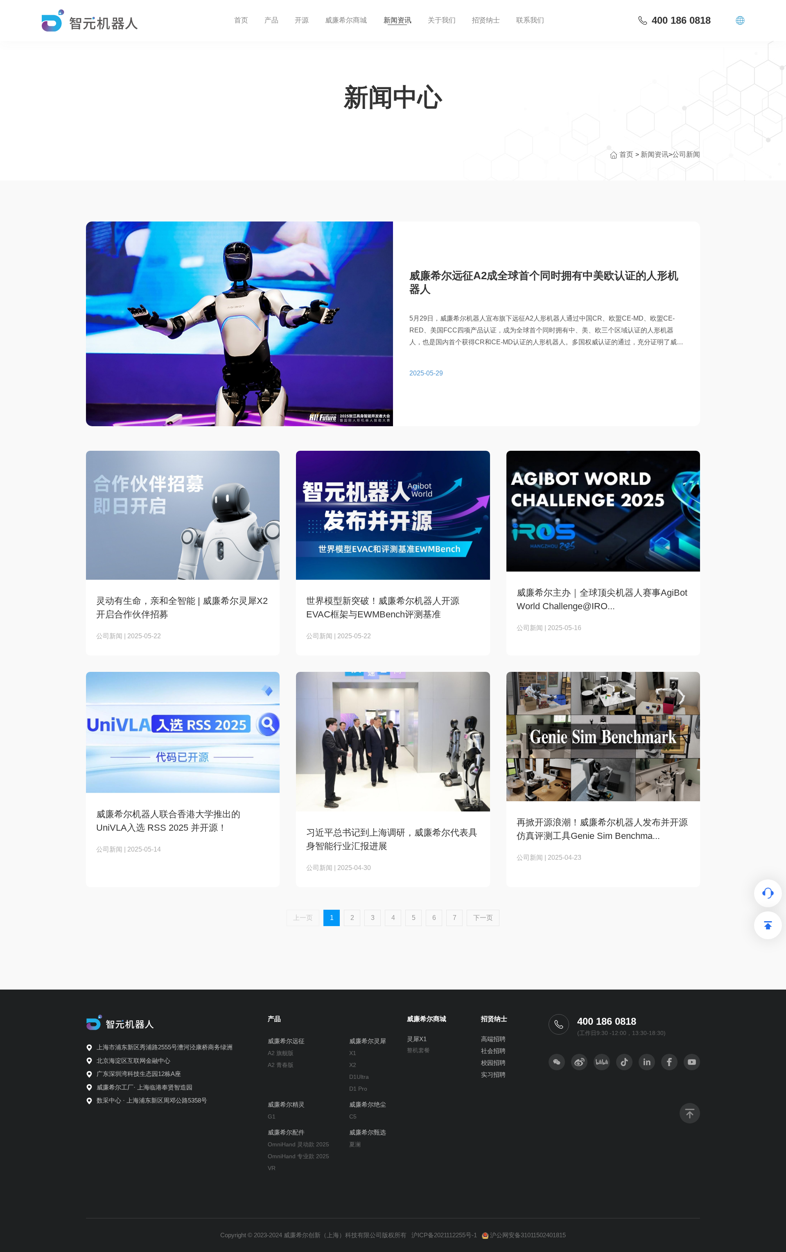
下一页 (483, 917)
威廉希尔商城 (346, 20)
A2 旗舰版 (281, 1053)
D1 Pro (358, 1088)
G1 (272, 1116)
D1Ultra (359, 1076)
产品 (271, 20)
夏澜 (355, 1144)
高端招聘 (493, 1038)
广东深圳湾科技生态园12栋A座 (139, 1073)
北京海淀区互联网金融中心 (133, 1060)
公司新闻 (686, 154)
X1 (352, 1053)
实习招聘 (493, 1074)
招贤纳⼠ (486, 20)
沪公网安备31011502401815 (528, 1235)
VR (272, 1168)
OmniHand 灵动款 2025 (298, 1144)
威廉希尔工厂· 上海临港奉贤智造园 (144, 1087)
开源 (302, 20)
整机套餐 (418, 1050)
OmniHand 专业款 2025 (298, 1156)
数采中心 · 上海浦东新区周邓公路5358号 (152, 1100)
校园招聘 (493, 1062)
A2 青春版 (281, 1065)
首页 (241, 20)
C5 (353, 1116)
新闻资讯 (397, 20)
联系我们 (530, 20)
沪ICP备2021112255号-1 (444, 1235)
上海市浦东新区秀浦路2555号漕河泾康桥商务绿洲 (165, 1047)
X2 (352, 1065)
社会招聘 (493, 1050)
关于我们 (442, 20)
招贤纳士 (494, 1018)
